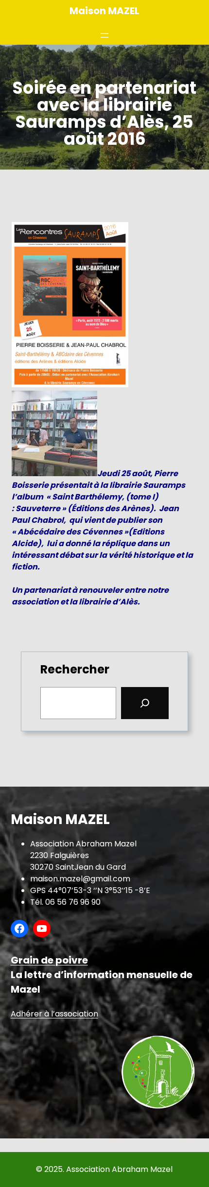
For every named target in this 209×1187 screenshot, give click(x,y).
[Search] (145, 703)
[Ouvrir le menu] (104, 35)
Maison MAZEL (104, 10)
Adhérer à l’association (54, 1013)
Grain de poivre (49, 960)
